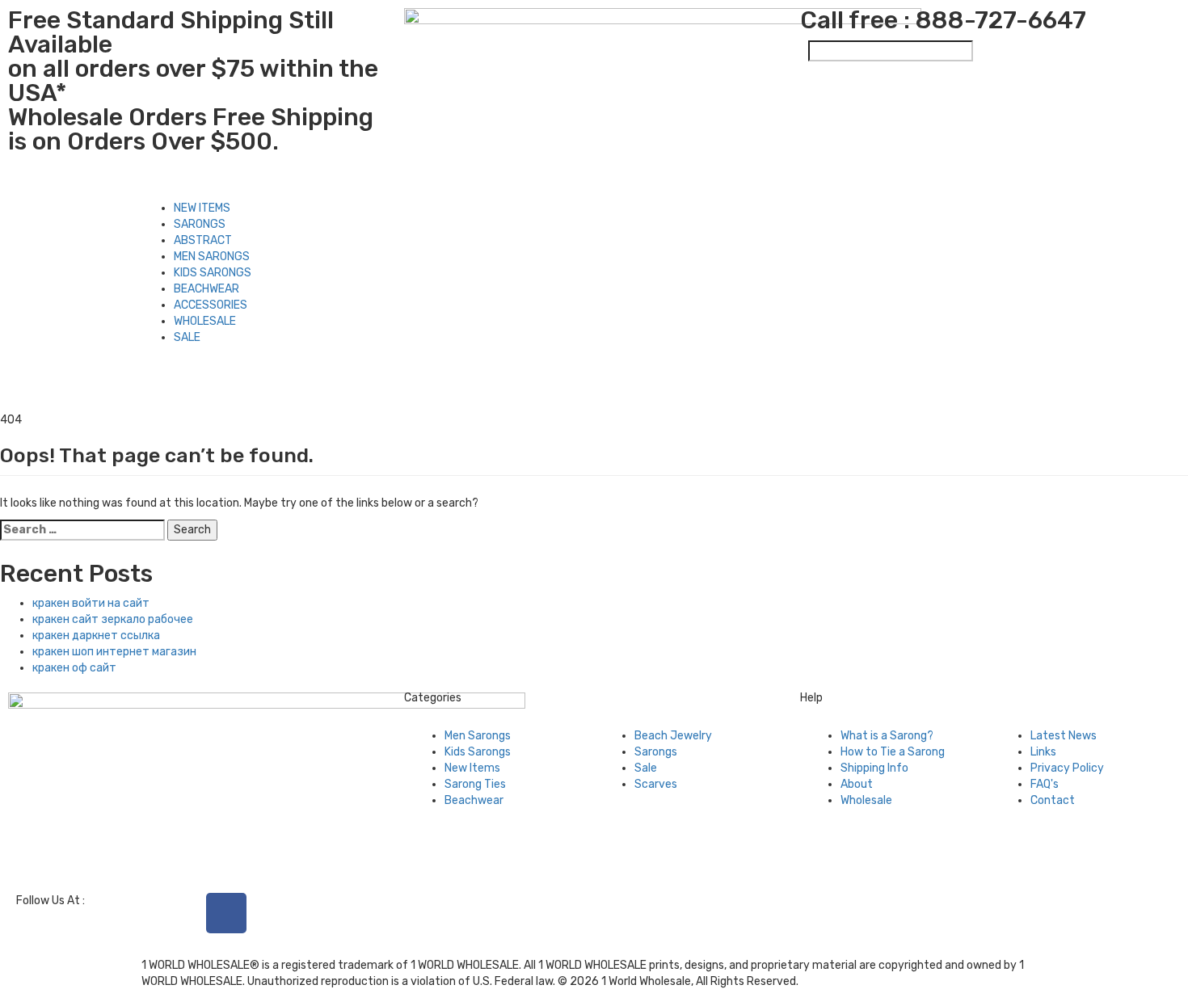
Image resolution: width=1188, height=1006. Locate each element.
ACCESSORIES (210, 305)
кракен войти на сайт (91, 603)
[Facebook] (226, 913)
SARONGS (199, 224)
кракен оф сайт (74, 668)
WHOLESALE (205, 321)
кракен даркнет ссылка (96, 635)
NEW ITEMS (202, 208)
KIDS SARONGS (212, 273)
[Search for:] (82, 530)
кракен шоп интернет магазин (114, 652)
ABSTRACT (203, 240)
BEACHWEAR (206, 289)
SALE (187, 337)
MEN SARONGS (212, 256)
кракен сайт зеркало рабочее (112, 619)
